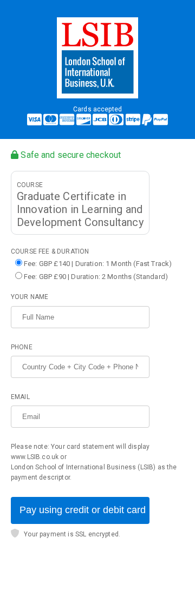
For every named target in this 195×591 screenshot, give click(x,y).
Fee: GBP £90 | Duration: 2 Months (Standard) (96, 277)
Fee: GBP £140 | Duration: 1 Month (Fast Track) (98, 264)
